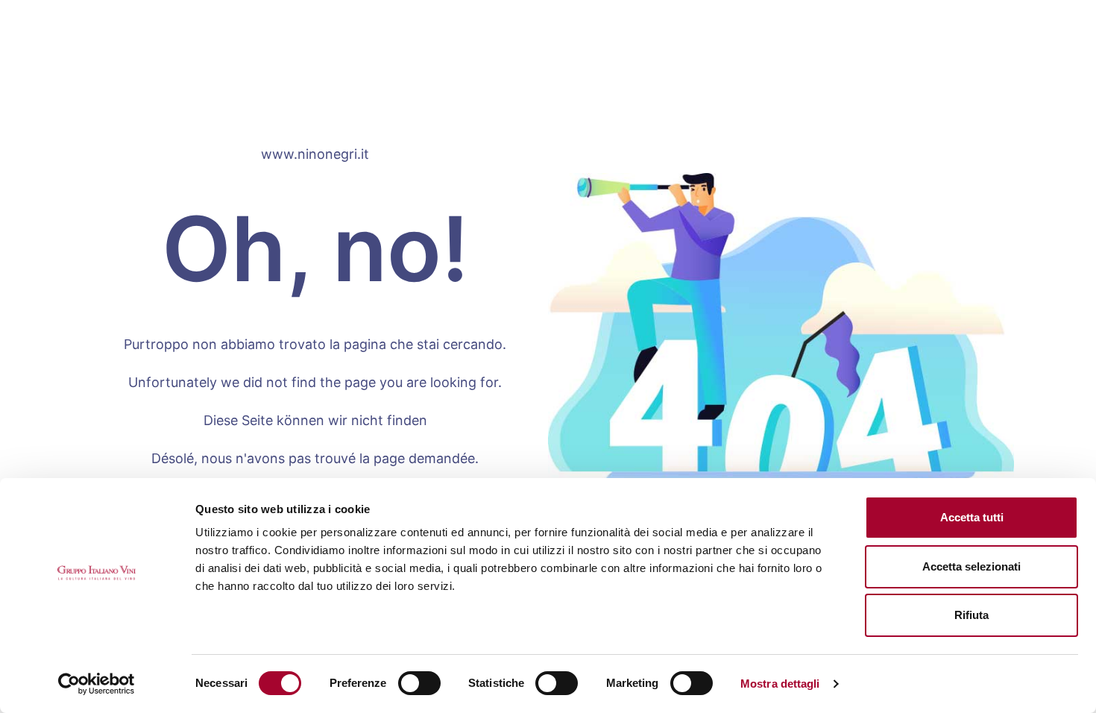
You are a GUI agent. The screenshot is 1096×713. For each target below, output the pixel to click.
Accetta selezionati (971, 566)
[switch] (419, 683)
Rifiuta (971, 615)
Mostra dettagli (780, 683)
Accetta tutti (972, 517)
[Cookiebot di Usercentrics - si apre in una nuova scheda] (96, 684)
